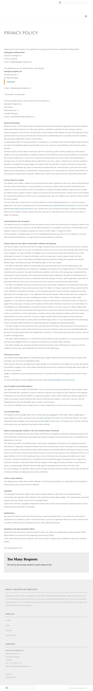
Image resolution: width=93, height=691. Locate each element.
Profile (8, 620)
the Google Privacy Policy (50, 421)
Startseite (11, 82)
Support (9, 630)
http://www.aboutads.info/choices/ (62, 205)
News (8, 625)
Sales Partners (11, 635)
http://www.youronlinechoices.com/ (23, 209)
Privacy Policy (11, 677)
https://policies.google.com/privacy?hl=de (59, 380)
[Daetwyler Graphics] (73, 7)
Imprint (8, 674)
